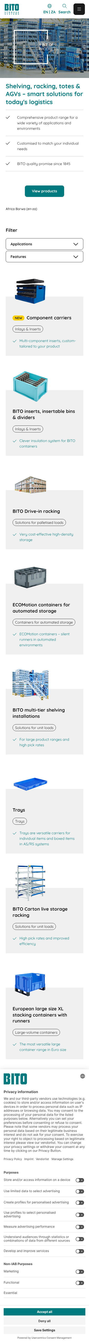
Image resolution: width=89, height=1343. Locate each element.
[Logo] (14, 9)
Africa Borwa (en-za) (21, 209)
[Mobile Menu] (79, 9)
